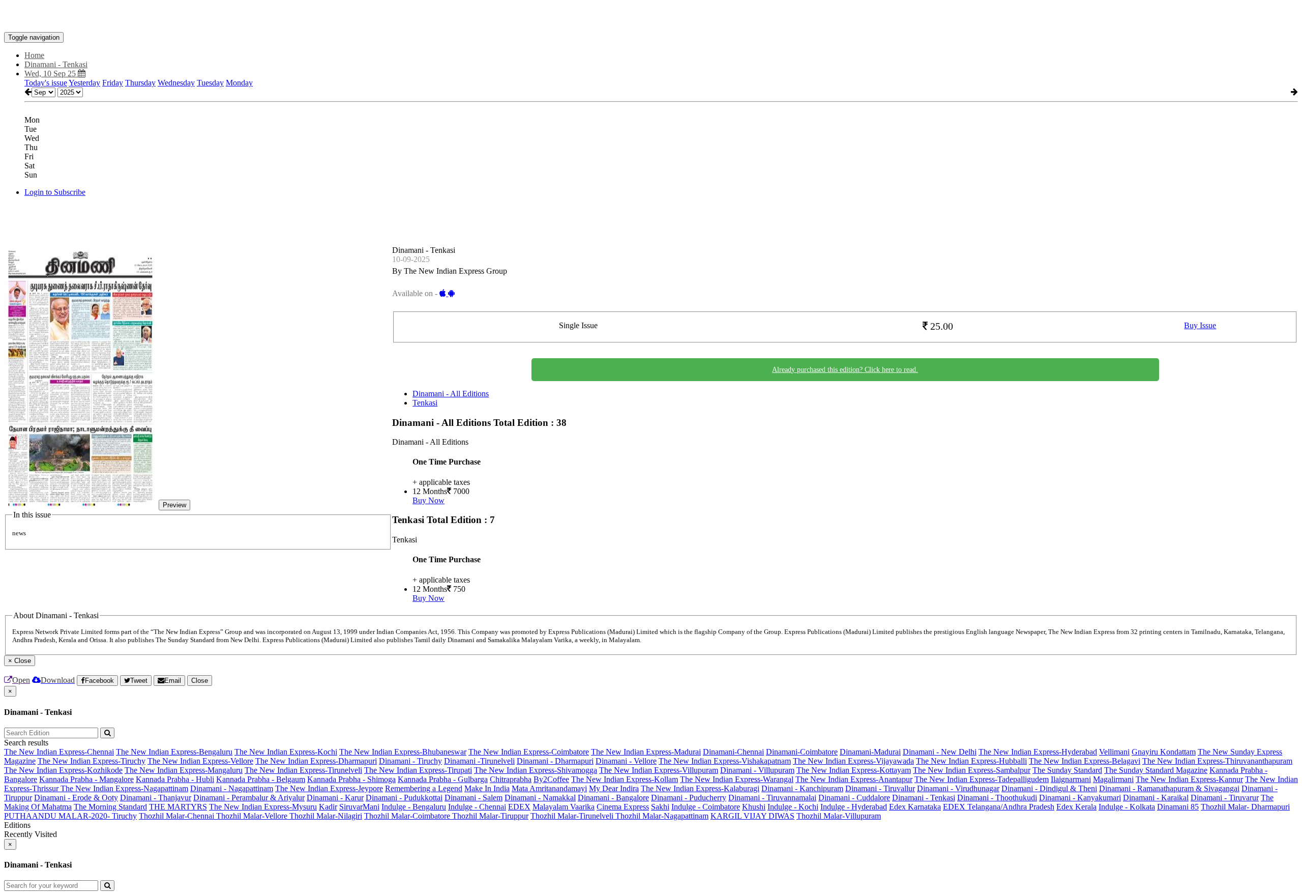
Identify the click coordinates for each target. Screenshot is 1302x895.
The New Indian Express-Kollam (624, 779)
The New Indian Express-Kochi (285, 751)
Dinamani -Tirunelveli (479, 761)
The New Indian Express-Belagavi (1084, 761)
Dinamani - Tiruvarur (1225, 797)
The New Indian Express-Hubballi (971, 761)
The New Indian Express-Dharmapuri (316, 761)
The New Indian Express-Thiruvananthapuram (1217, 761)
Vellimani (1114, 751)
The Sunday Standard (1067, 770)
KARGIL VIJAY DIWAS (752, 816)
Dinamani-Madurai (870, 751)
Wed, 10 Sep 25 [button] (51, 73)
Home (34, 55)
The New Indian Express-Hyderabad (1038, 751)
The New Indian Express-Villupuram (658, 770)
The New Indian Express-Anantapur (853, 779)
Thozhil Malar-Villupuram (838, 816)
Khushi (753, 806)
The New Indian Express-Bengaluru (174, 751)
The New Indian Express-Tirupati (418, 770)
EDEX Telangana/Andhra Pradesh (998, 806)
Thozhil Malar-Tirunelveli (572, 816)
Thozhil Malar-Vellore (252, 816)
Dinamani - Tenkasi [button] (55, 64)
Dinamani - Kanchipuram (802, 788)
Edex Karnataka (915, 806)
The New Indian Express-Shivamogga (535, 770)
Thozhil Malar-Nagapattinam (661, 816)
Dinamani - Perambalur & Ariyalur (249, 797)
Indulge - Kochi (792, 806)
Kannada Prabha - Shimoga (351, 779)
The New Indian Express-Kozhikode (63, 770)
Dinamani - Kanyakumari (1080, 797)
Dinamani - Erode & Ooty (76, 797)
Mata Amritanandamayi (549, 788)
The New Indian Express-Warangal (736, 779)
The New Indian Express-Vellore (200, 761)
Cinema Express (623, 806)
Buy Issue (1200, 325)
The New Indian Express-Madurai (646, 751)
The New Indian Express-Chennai (59, 751)
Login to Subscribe (54, 192)
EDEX (519, 806)
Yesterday (84, 82)
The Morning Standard (110, 806)
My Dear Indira (614, 788)
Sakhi (660, 806)
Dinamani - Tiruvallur (880, 788)
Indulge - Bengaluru (413, 806)
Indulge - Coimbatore (705, 806)
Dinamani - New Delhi (939, 751)
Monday (239, 82)
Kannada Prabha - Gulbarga (443, 779)
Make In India (487, 788)
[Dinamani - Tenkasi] (651, 17)
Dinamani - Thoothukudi (997, 797)
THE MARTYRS (178, 806)
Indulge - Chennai (477, 806)
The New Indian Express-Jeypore (329, 788)
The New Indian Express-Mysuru (263, 806)
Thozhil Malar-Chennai (177, 816)
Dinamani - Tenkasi (923, 797)
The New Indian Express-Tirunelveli (303, 770)
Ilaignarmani (1071, 779)
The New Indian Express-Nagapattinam (124, 788)
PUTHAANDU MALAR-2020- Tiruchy (70, 816)
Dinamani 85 (1178, 806)
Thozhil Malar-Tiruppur (490, 816)
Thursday (140, 82)
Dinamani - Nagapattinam (231, 788)
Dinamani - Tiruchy (410, 761)
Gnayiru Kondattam (1164, 751)
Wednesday (176, 82)
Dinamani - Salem (473, 797)
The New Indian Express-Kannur (1189, 779)
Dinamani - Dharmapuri (555, 761)
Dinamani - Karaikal (1156, 797)
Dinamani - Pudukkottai (404, 797)
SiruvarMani (359, 806)
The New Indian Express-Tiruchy (91, 761)
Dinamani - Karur (335, 797)
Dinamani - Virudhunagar (958, 788)
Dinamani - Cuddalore (854, 797)
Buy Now (428, 500)
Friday (112, 82)
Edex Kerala (1076, 806)
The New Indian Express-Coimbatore (528, 751)
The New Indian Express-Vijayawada (853, 761)
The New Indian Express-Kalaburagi (700, 788)
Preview (174, 505)
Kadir (328, 806)
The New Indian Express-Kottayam (853, 770)
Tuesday (210, 82)
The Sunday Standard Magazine (1155, 770)
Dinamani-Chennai (733, 751)
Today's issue (45, 82)
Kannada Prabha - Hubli (175, 779)
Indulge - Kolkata (1127, 806)
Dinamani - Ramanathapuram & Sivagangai (1169, 788)
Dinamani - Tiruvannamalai (772, 797)
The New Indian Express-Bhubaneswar (402, 751)
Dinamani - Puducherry (688, 797)
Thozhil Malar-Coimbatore (408, 816)
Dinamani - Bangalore (613, 797)
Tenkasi (424, 402)
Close (199, 680)
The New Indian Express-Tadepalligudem (981, 779)
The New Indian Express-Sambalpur (971, 770)
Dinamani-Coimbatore (802, 751)
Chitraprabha (510, 779)
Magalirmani (1113, 779)
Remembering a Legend (423, 788)
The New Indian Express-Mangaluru (184, 770)
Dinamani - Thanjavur (155, 797)
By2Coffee (551, 779)
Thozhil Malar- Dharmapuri (1245, 806)
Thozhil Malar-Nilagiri (325, 816)
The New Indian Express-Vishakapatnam (725, 761)
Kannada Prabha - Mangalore (86, 779)
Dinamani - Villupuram (757, 770)
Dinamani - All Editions (450, 393)
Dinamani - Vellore (626, 761)
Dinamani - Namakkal (540, 797)
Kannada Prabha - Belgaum (260, 779)
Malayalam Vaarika (563, 806)
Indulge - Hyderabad (853, 806)
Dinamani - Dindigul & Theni (1049, 788)
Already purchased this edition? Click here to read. (845, 369)
